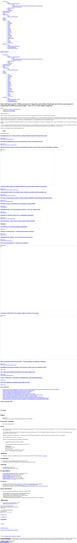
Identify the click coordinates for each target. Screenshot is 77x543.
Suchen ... (2, 52)
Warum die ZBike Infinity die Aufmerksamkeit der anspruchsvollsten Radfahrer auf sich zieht (23, 186)
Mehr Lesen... (3, 137)
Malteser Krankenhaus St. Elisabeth (9, 478)
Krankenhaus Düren (7, 475)
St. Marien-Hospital (6, 474)
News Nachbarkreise (11, 110)
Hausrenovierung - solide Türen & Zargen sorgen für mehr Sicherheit (17, 221)
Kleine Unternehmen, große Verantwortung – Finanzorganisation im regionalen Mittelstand (23, 361)
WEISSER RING (6, 468)
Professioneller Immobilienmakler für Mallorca (9, 530)
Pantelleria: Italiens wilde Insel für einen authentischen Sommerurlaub (17, 203)
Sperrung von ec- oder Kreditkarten (9, 502)
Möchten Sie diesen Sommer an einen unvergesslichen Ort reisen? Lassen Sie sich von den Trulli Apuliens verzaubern (29, 147)
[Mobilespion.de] (4, 528)
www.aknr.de (44, 455)
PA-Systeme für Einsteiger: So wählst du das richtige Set (14, 243)
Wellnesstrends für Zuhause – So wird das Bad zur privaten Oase (16, 237)
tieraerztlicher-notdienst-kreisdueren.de (35, 483)
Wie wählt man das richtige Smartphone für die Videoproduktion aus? (17, 372)
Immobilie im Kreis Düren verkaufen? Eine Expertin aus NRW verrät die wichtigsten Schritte (23, 367)
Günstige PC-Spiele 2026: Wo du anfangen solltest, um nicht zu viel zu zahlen (19, 313)
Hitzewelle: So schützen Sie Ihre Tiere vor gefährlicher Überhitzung (16, 215)
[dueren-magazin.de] (4, 51)
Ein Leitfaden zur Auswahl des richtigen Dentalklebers (13, 226)
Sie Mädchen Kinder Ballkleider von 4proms (12, 536)
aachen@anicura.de (20, 485)
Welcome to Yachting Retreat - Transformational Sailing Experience (17, 231)
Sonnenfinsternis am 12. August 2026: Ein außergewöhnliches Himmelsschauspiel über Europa (23, 135)
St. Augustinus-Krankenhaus (8, 473)
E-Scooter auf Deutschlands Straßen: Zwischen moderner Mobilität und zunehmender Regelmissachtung (26, 198)
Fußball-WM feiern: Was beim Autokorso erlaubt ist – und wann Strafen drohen (20, 209)
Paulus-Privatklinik (6, 477)
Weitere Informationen (4, 542)
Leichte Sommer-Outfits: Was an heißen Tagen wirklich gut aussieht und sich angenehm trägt (23, 192)
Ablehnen (7, 541)
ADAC (4, 503)
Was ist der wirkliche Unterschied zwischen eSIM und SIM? (15, 382)
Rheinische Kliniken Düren (8, 476)
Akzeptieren (2, 541)
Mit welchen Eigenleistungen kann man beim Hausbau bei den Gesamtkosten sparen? (21, 141)
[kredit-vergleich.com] (2, 523)
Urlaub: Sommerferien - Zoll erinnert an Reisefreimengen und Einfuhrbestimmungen (21, 377)
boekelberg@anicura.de (26, 486)
